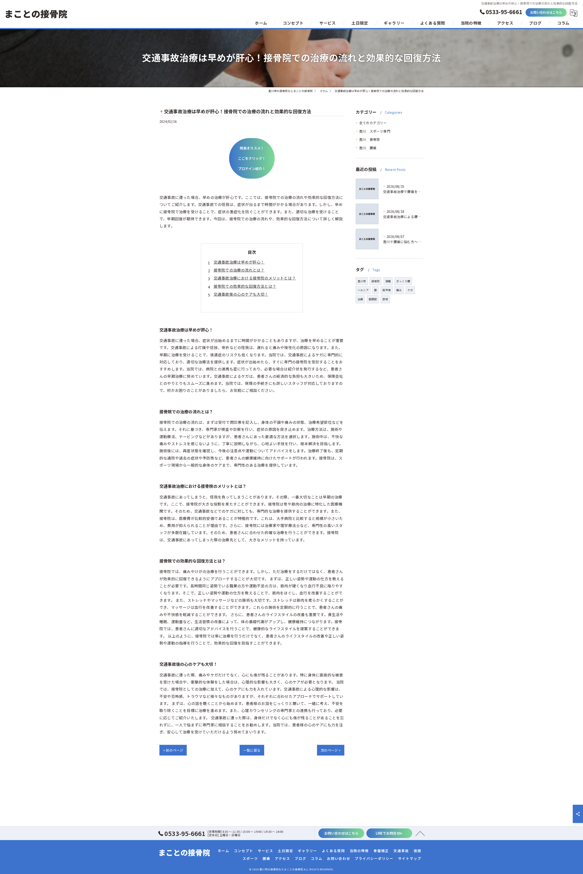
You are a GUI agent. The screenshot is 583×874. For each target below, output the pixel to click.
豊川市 (362, 281)
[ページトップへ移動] (420, 833)
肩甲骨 (386, 290)
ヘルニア (363, 290)
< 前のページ (173, 750)
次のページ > (331, 750)
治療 (360, 299)
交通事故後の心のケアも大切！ (241, 294)
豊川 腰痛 (367, 147)
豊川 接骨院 (369, 139)
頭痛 (388, 281)
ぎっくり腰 (403, 281)
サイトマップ (409, 858)
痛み (399, 290)
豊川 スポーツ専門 (374, 131)
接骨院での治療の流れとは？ (239, 270)
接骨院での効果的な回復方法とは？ (245, 286)
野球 (385, 299)
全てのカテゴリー (373, 122)
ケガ (410, 290)
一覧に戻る (252, 750)
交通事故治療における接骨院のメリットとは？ (255, 278)
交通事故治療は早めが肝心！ (239, 262)
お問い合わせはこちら (546, 12)
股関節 (373, 299)
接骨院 (375, 281)
